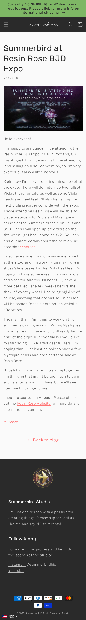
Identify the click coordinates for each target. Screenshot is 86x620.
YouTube (16, 570)
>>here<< (28, 247)
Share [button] (13, 422)
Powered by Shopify (59, 613)
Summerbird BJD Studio (37, 613)
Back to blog (46, 439)
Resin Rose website (34, 403)
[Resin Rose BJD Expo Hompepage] (43, 129)
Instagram (17, 564)
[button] (6, 24)
